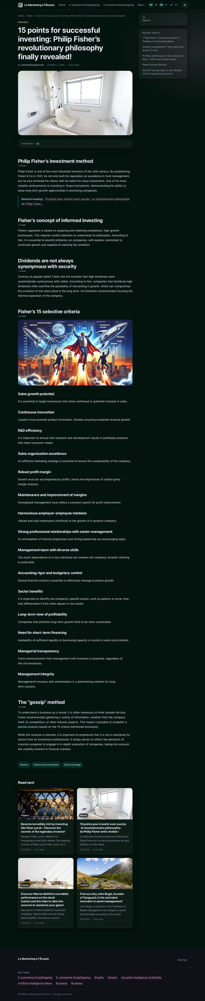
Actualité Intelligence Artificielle (141, 977)
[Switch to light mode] (184, 5)
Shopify (99, 977)
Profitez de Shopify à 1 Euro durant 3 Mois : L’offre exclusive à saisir (163, 57)
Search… (147, 20)
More (141, 5)
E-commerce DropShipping (84, 5)
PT (176, 5)
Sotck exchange (72, 764)
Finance (23, 22)
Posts (29, 15)
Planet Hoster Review (154, 64)
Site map (182, 959)
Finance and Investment (46, 764)
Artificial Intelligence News (35, 983)
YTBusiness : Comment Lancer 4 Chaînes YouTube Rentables (161, 39)
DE (156, 5)
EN (151, 5)
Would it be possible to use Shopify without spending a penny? (162, 72)
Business (61, 983)
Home (62, 5)
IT (166, 5)
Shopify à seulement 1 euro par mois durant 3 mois (163, 48)
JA (171, 5)
